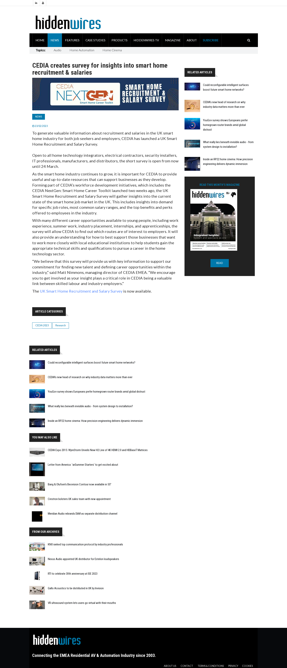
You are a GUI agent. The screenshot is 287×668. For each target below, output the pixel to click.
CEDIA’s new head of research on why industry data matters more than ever (90, 377)
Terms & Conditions (211, 665)
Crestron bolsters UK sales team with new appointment (79, 499)
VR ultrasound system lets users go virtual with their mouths (82, 603)
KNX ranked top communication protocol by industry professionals (85, 544)
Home (40, 40)
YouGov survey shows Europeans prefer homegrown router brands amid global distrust (96, 391)
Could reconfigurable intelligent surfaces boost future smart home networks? (91, 362)
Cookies (247, 665)
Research (60, 325)
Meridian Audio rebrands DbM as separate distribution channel (82, 513)
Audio (57, 50)
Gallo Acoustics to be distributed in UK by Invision (76, 588)
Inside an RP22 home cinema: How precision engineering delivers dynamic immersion (95, 421)
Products (119, 40)
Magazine (173, 40)
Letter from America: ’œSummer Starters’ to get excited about (83, 464)
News (55, 40)
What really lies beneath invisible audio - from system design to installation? (90, 406)
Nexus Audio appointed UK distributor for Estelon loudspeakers (83, 559)
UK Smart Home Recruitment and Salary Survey (81, 291)
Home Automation (82, 50)
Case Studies (95, 40)
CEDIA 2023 (42, 325)
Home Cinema (112, 50)
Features (72, 40)
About (192, 40)
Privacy (233, 665)
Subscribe (210, 40)
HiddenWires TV (146, 40)
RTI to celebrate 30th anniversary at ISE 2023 (72, 573)
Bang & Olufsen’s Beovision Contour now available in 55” (79, 484)
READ (219, 263)
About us (170, 665)
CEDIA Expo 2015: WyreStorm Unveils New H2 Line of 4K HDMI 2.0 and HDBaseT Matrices (98, 450)
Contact (187, 665)
